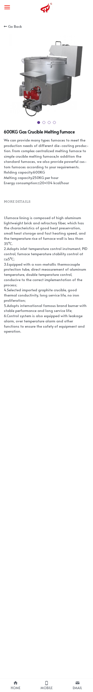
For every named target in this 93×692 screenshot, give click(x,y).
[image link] (46, 7)
